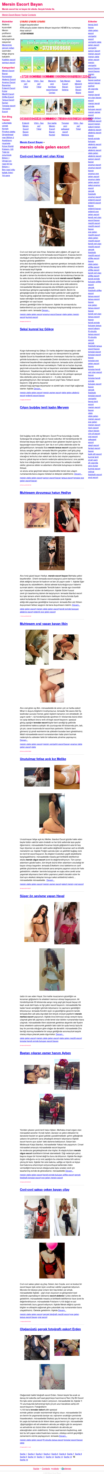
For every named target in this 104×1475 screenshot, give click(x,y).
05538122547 (82, 76)
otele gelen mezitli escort (70, 1038)
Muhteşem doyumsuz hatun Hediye (45, 492)
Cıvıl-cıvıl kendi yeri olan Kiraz (42, 156)
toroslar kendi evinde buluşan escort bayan (39, 1041)
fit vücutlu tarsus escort (53, 1439)
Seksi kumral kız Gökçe (37, 329)
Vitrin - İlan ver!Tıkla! (25, 83)
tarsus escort (67, 477)
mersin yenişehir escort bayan (56, 744)
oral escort (79, 884)
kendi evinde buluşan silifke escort (58, 1174)
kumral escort (32, 317)
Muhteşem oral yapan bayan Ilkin (44, 623)
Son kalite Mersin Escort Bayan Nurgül (52, 129)
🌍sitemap (66, 1468)
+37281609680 (30, 76)
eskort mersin (68, 884)
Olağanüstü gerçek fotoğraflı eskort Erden (50, 1329)
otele (33, 747)
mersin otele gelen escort (31, 314)
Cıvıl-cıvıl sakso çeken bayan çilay (44, 1189)
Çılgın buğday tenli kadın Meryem (44, 407)
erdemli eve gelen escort (44, 611)
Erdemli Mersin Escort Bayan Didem (25, 129)
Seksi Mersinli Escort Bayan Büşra (78, 86)
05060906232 (68, 76)
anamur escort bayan (52, 314)
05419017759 (55, 118)
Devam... (46, 310)
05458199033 (55, 76)
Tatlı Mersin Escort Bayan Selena (65, 85)
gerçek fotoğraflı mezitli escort (56, 1314)
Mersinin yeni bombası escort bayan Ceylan (52, 86)
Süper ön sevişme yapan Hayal (42, 896)
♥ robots (55, 1468)
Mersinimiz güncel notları (8, 46)
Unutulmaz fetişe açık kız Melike (43, 759)
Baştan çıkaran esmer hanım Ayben (45, 1053)
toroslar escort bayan (73, 1439)
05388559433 (29, 118)
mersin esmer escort (52, 392)
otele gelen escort (28, 608)
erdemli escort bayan (35, 395)
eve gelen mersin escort (52, 1177)
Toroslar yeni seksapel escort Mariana (65, 129)
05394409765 (68, 118)
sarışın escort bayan (52, 477)
